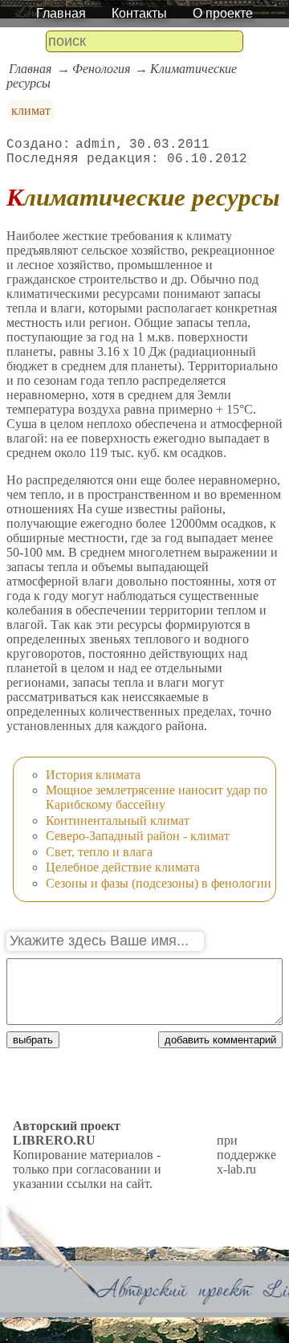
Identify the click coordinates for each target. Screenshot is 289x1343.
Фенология (101, 69)
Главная (61, 13)
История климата (93, 775)
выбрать (33, 1040)
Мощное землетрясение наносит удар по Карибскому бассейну (156, 797)
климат (31, 110)
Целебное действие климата (123, 867)
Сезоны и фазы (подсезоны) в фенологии (158, 883)
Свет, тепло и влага (99, 852)
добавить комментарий (220, 1040)
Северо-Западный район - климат (138, 836)
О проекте (223, 13)
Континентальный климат (117, 820)
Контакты (139, 13)
